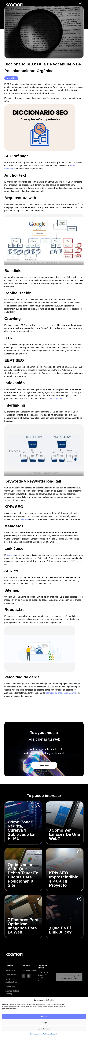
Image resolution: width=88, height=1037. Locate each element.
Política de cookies (36, 1034)
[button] (84, 1000)
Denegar (44, 1023)
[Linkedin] (28, 976)
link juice (11, 555)
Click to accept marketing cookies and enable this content (69, 977)
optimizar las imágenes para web (61, 693)
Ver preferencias (44, 1029)
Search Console (55, 399)
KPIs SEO (24, 519)
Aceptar (44, 1016)
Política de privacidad (50, 1034)
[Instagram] (23, 976)
